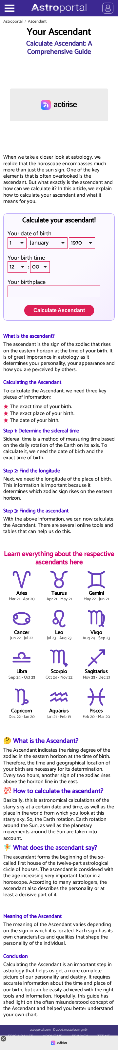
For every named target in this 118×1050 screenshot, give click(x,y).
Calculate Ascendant (59, 310)
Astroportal (13, 21)
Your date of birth (29, 234)
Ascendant (37, 21)
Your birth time (26, 258)
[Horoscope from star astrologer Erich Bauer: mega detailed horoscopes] (59, 8)
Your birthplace (27, 282)
